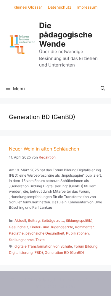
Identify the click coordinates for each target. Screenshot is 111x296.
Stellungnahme (21, 240)
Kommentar (84, 227)
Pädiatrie (16, 233)
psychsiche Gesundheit (44, 233)
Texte (40, 240)
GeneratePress (59, 286)
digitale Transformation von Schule (43, 246)
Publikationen (77, 233)
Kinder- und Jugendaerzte (51, 227)
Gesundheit (18, 227)
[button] (103, 89)
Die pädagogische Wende (65, 34)
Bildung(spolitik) (79, 220)
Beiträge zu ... (52, 220)
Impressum (87, 7)
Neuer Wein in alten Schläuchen (44, 149)
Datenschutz (59, 7)
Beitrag (34, 220)
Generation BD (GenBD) (64, 252)
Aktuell (20, 220)
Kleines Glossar (28, 7)
